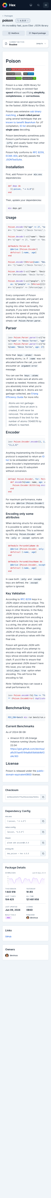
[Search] (38, 5)
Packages (9, 16)
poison (7, 20)
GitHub (8, 936)
